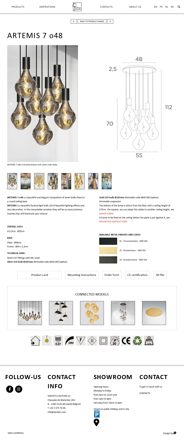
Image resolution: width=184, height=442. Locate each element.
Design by (171, 433)
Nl (166, 6)
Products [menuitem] (18, 6)
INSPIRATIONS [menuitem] (47, 6)
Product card (39, 275)
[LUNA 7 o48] (61, 313)
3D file (160, 275)
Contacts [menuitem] (106, 6)
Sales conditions (16, 432)
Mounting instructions (82, 275)
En (155, 6)
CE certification (137, 275)
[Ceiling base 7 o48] (154, 313)
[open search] (179, 7)
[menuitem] (77, 7)
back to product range (92, 21)
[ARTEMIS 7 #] (30, 313)
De (172, 6)
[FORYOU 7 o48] (92, 313)
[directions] (96, 424)
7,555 (149, 343)
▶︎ (82, 103)
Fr (161, 6)
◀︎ (12, 103)
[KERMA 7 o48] (123, 313)
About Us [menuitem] (135, 6)
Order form (111, 275)
